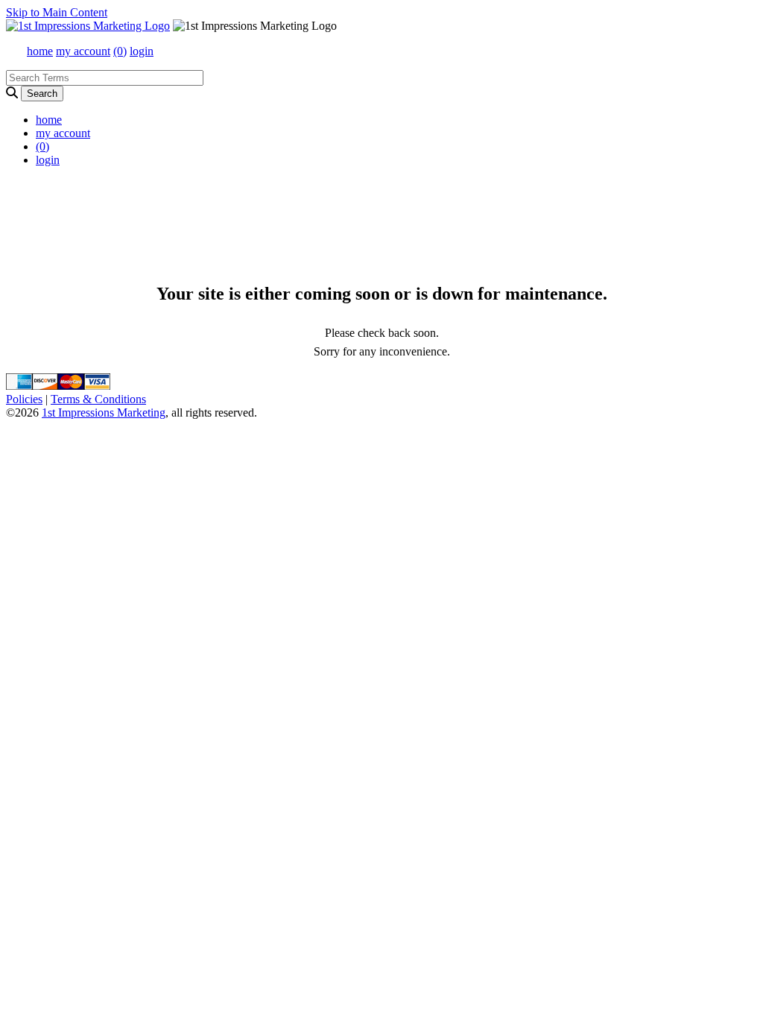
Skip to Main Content (56, 12)
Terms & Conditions (98, 399)
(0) (120, 51)
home (40, 51)
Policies (24, 399)
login (141, 51)
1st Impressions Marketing (103, 412)
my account (83, 51)
